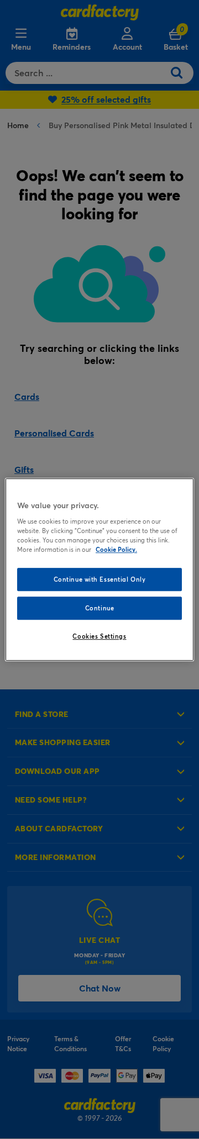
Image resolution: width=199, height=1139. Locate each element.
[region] (99, 569)
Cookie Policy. (116, 549)
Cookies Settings (99, 636)
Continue (99, 608)
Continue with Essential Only (100, 579)
